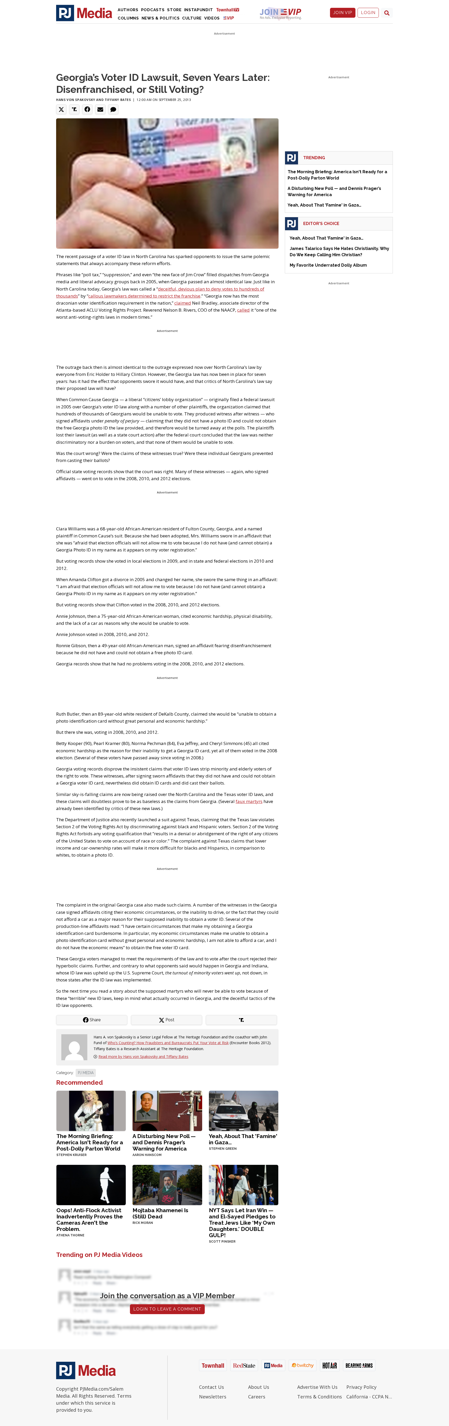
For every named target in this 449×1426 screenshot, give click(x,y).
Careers (256, 1396)
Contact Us (211, 1387)
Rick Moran (143, 1223)
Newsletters (212, 1396)
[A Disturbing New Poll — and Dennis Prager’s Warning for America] (167, 1110)
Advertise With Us (317, 1387)
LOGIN (368, 12)
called (243, 310)
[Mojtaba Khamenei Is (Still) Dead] (167, 1184)
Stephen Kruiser (71, 1155)
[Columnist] (76, 1046)
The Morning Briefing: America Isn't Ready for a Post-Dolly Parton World (89, 1142)
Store (174, 10)
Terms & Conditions (319, 1396)
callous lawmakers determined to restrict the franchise (144, 296)
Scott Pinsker (222, 1241)
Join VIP (342, 12)
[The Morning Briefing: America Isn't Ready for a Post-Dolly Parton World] (91, 1110)
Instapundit (198, 10)
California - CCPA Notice (369, 1396)
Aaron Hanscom (147, 1155)
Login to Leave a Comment (167, 1309)
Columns (128, 18)
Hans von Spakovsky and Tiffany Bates (93, 100)
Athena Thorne (70, 1235)
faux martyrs (249, 801)
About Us (258, 1387)
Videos (212, 18)
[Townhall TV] (229, 9)
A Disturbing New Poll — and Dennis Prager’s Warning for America (164, 1142)
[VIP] (228, 17)
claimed (182, 303)
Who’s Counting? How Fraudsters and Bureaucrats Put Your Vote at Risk (168, 1042)
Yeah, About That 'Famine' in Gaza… (243, 1139)
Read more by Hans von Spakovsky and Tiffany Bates (143, 1056)
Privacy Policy (361, 1387)
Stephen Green (223, 1149)
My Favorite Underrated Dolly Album (328, 265)
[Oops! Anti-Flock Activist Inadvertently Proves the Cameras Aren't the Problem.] (91, 1184)
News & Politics (161, 18)
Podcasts (153, 10)
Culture (192, 18)
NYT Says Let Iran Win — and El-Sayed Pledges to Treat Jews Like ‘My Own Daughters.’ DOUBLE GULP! (242, 1222)
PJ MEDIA (86, 1073)
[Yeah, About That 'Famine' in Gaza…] (243, 1110)
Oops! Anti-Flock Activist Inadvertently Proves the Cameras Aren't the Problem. (89, 1219)
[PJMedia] (84, 13)
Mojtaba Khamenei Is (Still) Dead (160, 1213)
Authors (128, 10)
